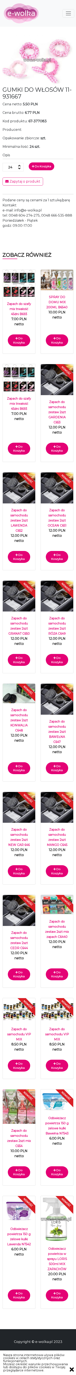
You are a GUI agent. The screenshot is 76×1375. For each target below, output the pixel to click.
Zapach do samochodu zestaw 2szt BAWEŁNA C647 (57, 732)
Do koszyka (42, 166)
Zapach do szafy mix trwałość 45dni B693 (19, 309)
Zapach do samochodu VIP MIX (19, 1034)
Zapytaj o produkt (24, 181)
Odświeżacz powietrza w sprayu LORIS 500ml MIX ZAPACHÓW (57, 1259)
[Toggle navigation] (68, 13)
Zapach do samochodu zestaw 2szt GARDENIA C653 (57, 412)
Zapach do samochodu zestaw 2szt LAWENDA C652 (19, 520)
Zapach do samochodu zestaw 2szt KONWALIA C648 (19, 720)
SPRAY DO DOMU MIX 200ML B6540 (57, 302)
